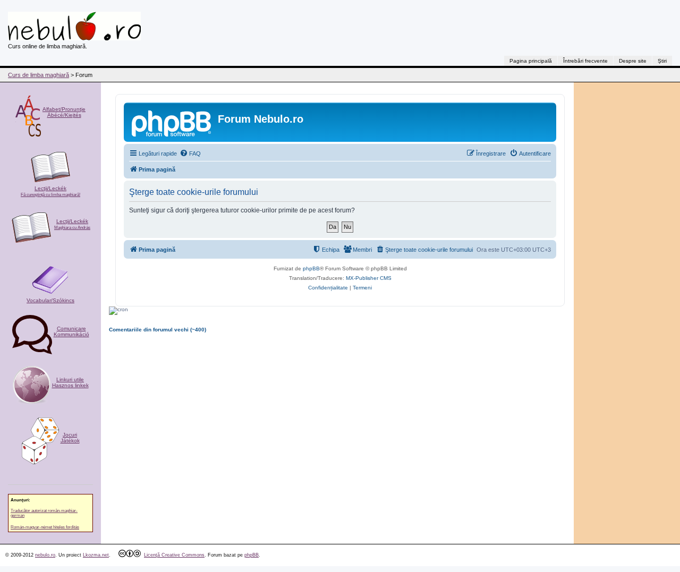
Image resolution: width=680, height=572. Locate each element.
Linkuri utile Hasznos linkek (70, 382)
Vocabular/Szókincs (50, 300)
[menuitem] (190, 153)
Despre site (633, 61)
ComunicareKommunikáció (71, 331)
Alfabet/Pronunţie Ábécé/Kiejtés (64, 112)
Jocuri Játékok (70, 437)
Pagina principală (530, 61)
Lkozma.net (96, 555)
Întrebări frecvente (585, 61)
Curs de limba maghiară (38, 75)
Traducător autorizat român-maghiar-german (44, 513)
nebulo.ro (45, 555)
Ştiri (662, 61)
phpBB (311, 268)
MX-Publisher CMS (369, 278)
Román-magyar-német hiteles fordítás (45, 527)
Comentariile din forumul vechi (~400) (157, 329)
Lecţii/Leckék (50, 191)
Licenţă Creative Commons (174, 555)
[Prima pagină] (172, 122)
